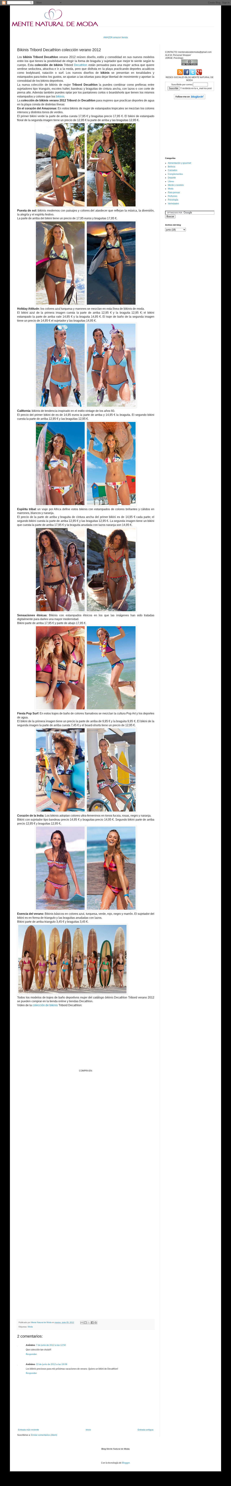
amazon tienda (120, 37)
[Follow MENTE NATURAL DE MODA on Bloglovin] (189, 98)
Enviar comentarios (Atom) (44, 1435)
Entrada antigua (145, 1430)
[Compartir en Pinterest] (95, 1322)
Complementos (175, 174)
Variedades (173, 203)
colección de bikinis (45, 1005)
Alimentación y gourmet (179, 163)
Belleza (171, 166)
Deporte (172, 177)
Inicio (88, 1430)
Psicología (173, 199)
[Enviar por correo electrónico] (82, 1322)
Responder (31, 1354)
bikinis (60, 96)
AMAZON (108, 37)
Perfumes (172, 196)
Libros (171, 181)
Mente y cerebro (176, 185)
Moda (30, 1327)
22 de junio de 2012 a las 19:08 (51, 1364)
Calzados (172, 170)
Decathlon (80, 65)
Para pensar (174, 192)
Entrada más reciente (28, 1430)
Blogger (126, 1463)
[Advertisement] (83, 30)
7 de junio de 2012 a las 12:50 (51, 1345)
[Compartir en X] (89, 1322)
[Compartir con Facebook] (92, 1322)
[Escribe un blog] (85, 1322)
